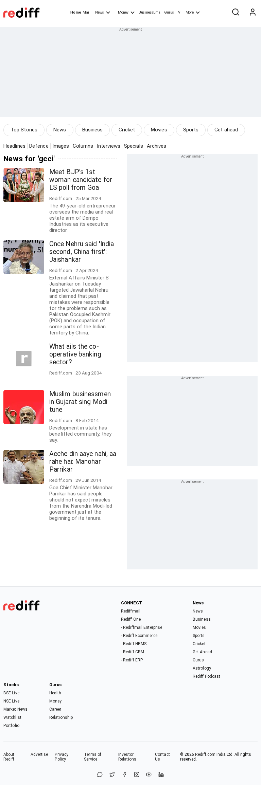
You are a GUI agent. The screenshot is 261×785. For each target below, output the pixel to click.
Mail (86, 12)
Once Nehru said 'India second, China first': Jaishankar (81, 251)
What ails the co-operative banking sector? (75, 354)
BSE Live (11, 693)
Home (75, 12)
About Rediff (9, 757)
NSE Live (11, 701)
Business (92, 130)
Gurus (169, 12)
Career (55, 709)
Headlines (14, 146)
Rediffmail (130, 611)
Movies (159, 130)
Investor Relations (127, 757)
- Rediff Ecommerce (139, 635)
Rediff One (131, 619)
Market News (15, 709)
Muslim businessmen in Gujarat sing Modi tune (80, 402)
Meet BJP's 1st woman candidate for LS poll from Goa (80, 179)
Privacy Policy (61, 757)
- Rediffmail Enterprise (141, 627)
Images (60, 146)
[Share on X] (112, 775)
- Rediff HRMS (133, 643)
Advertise (39, 754)
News (99, 12)
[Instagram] (136, 775)
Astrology (202, 668)
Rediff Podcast (206, 676)
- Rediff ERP (132, 660)
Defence (39, 146)
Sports (191, 130)
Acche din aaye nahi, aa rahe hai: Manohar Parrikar (82, 461)
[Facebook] (124, 775)
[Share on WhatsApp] (100, 775)
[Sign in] (252, 12)
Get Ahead (202, 652)
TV (178, 12)
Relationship (61, 717)
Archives (157, 146)
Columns (83, 146)
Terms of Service (92, 757)
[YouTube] (149, 775)
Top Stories (24, 130)
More (190, 12)
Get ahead (226, 130)
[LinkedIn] (161, 775)
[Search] (235, 12)
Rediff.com (205, 754)
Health (55, 693)
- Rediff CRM (132, 652)
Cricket (127, 130)
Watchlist (12, 717)
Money (123, 12)
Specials (133, 146)
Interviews (108, 146)
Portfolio (11, 725)
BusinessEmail (150, 12)
